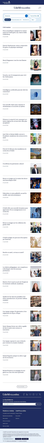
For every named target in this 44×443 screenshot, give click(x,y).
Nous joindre (18, 415)
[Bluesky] (36, 394)
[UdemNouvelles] (22, 8)
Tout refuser (18, 438)
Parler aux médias (6, 426)
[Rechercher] (26, 15)
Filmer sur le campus (6, 420)
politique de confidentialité (11, 441)
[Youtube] (30, 394)
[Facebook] (23, 394)
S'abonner (38, 404)
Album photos (5, 418)
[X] (39, 394)
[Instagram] (33, 394)
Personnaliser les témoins (9, 438)
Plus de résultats (21, 386)
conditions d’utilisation (23, 441)
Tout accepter (25, 438)
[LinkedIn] (27, 394)
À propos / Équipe (19, 413)
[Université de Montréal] (6, 2)
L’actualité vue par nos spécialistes (9, 413)
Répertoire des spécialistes (7, 415)
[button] (39, 8)
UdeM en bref (5, 423)
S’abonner (17, 418)
